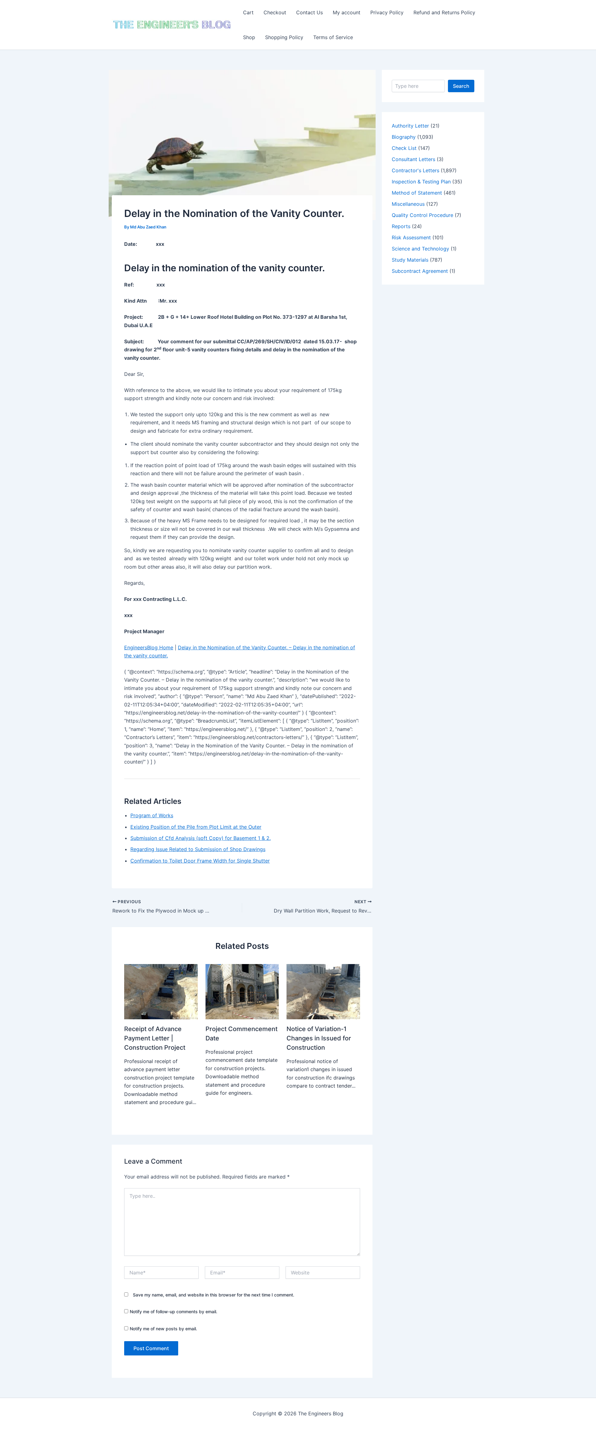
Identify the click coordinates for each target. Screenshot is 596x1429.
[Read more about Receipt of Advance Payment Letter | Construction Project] (161, 991)
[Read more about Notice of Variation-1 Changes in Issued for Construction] (323, 991)
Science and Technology (420, 249)
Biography (404, 137)
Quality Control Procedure (422, 215)
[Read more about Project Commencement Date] (242, 991)
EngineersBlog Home (148, 647)
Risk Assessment (411, 237)
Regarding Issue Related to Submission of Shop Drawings (197, 849)
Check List (404, 148)
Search (461, 86)
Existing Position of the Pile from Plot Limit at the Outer (195, 827)
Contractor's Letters (415, 170)
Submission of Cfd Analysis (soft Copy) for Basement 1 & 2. (200, 838)
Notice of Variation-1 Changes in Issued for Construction (319, 1038)
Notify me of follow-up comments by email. (173, 1311)
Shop (249, 37)
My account (346, 12)
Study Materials (410, 260)
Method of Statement (417, 193)
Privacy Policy (387, 12)
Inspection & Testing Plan (421, 181)
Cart (248, 12)
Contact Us (309, 12)
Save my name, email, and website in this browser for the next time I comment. (213, 1294)
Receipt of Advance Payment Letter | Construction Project (154, 1038)
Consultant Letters (413, 159)
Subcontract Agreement (420, 271)
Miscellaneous (408, 204)
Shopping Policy (284, 37)
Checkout (275, 12)
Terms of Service (333, 37)
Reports (401, 226)
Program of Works (151, 815)
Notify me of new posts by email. (163, 1328)
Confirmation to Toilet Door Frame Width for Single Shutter (200, 861)
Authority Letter (410, 126)
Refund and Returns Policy (444, 12)
